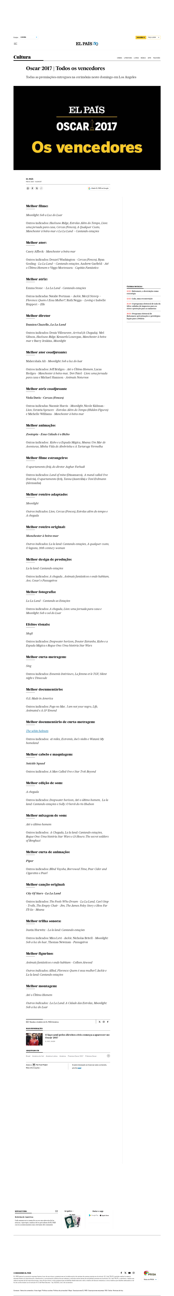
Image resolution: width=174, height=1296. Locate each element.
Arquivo (68, 1211)
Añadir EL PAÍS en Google (99, 188)
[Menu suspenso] (16, 44)
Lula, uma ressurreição (142, 299)
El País (29, 179)
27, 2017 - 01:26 (33, 182)
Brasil (28, 1056)
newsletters (21, 1211)
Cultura (22, 57)
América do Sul (38, 1056)
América (62, 1056)
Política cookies (47, 1290)
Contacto (16, 1290)
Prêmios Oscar (91, 1056)
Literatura (128, 58)
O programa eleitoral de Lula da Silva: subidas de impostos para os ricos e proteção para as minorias (143, 306)
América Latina (51, 1056)
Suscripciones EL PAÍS (80, 1290)
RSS (106, 1290)
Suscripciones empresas (96, 1290)
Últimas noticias (134, 287)
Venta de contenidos (27, 1290)
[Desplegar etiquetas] (108, 1055)
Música (143, 58)
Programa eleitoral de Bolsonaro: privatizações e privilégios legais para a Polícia (143, 316)
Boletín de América (24, 1217)
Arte (149, 58)
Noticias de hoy (118, 1290)
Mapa (70, 1290)
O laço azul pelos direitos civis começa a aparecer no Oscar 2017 (77, 1036)
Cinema (119, 58)
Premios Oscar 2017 (75, 1056)
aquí (79, 1068)
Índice (110, 1290)
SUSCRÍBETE (141, 37)
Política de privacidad (60, 1290)
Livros (136, 58)
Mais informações (32, 1068)
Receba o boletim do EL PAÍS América (44, 1022)
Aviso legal (37, 1290)
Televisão (156, 58)
